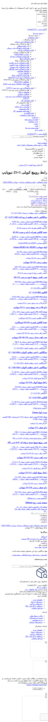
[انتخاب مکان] (42, 12)
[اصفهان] (42, 16)
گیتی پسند (20, 555)
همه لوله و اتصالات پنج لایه (19, 56)
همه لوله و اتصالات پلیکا (20, 75)
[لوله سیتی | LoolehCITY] (37, 29)
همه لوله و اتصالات (27, 115)
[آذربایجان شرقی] (42, 14)
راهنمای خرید (38, 600)
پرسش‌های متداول (36, 622)
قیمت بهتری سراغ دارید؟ (38, 196)
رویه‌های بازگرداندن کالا (34, 606)
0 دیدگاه (44, 537)
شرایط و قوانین (37, 608)
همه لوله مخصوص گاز (21, 111)
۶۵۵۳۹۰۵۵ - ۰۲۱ (31, 589)
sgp (46, 555)
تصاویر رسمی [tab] (37, 689)
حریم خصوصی (37, 620)
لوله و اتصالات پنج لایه (27, 182)
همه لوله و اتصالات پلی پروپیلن (18, 48)
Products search (38, 137)
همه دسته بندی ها (31, 128)
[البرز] (42, 18)
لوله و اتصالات (42, 182)
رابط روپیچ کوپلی (30, 555)
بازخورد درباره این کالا (39, 513)
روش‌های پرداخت (36, 604)
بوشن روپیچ (40, 555)
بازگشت (44, 517)
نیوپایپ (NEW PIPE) (10, 182)
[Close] (46, 564)
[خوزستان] (42, 24)
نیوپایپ (14, 555)
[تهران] (42, 20)
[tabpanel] (24, 707)
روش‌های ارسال (37, 602)
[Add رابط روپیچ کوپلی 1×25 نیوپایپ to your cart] (20, 186)
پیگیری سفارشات (36, 616)
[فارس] (42, 25)
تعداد (44, 185)
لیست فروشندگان (36, 618)
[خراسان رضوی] (42, 22)
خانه (45, 526)
